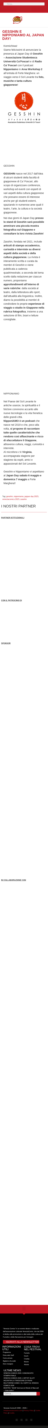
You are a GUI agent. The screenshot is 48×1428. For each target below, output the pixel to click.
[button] (35, 20)
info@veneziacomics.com (12, 1410)
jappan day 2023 (31, 496)
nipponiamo (19, 496)
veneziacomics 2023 (10, 499)
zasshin (23, 499)
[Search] (38, 1393)
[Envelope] (31, 1420)
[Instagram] (24, 9)
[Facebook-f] (19, 9)
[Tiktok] (28, 9)
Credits (11, 1413)
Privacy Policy (29, 1410)
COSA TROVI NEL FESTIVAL (32, 1348)
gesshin (9, 496)
